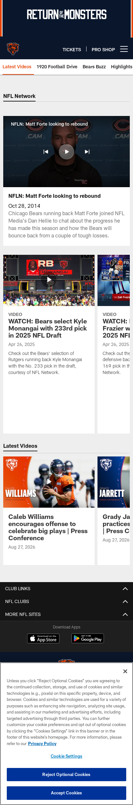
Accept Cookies (66, 792)
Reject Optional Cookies (66, 774)
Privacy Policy (42, 743)
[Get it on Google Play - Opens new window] (87, 641)
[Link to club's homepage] (13, 46)
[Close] (125, 671)
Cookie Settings (66, 756)
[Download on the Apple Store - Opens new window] (43, 639)
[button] (46, 151)
